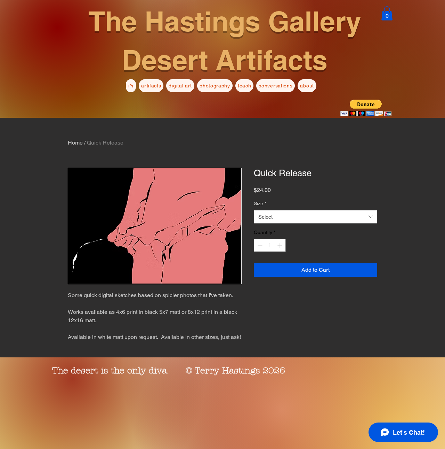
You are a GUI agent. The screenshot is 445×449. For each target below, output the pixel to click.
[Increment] (280, 245)
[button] (387, 13)
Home (75, 142)
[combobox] (315, 217)
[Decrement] (259, 245)
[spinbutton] (270, 245)
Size (260, 203)
